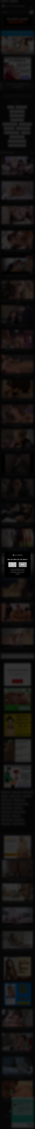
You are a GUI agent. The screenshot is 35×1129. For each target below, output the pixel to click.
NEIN (22, 564)
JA (12, 564)
